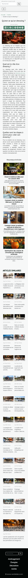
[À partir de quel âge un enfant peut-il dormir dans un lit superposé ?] (14, 525)
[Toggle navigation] (4, 9)
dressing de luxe (20, 73)
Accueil (3, 15)
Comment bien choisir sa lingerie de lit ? (20, 504)
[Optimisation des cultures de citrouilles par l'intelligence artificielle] (14, 243)
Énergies (14, 562)
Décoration (14, 565)
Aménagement (14, 559)
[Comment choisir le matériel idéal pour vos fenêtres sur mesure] (14, 192)
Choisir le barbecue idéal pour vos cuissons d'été (14, 178)
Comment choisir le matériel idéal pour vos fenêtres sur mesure (14, 202)
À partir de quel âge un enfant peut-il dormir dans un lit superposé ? (14, 530)
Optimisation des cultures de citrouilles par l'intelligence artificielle (14, 252)
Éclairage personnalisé (20, 481)
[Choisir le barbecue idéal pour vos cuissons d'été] (14, 169)
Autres (9, 15)
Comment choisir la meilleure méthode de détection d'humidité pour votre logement (14, 227)
